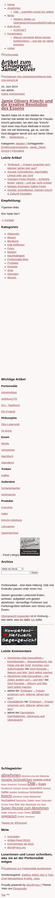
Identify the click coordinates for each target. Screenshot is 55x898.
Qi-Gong (6, 430)
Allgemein (13, 233)
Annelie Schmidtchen (16, 779)
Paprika (38, 800)
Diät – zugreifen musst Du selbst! (33, 11)
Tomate (27, 812)
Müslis (5, 443)
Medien (20, 143)
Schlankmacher (10, 488)
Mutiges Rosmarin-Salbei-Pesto (26, 186)
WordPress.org (16, 847)
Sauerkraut (31, 804)
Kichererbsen (36, 792)
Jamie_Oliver (38, 147)
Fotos (10, 248)
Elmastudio (20, 888)
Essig (42, 784)
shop (10, 270)
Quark (11, 804)
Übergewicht (29, 816)
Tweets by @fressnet (14, 822)
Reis (17, 804)
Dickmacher (8, 494)
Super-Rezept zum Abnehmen (25, 808)
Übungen (12, 273)
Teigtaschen (12, 812)
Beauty (11, 237)
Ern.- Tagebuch (10, 405)
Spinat (43, 804)
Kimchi (5, 150)
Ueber (11, 48)
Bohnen (4, 784)
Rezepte (12, 266)
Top (3, 894)
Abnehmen (14, 8)
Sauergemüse (9, 532)
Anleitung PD (9, 398)
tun (33, 619)
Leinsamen (8, 526)
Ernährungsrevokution (14, 147)
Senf (38, 804)
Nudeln (30, 800)
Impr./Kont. (14, 26)
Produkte (12, 263)
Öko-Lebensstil (10, 424)
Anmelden (13, 836)
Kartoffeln (13, 792)
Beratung (12, 241)
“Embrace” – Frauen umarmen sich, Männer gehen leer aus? (28, 694)
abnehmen (11, 775)
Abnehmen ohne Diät (30, 776)
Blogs (10, 15)
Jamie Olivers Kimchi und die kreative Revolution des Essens (27, 105)
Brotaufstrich (12, 784)
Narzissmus (21, 800)
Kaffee (5, 475)
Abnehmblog (9, 392)
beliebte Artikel (42, 779)
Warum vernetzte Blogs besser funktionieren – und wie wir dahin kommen (33, 41)
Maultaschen (35, 796)
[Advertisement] (10, 327)
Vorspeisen (8, 449)
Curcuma (6, 507)
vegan (35, 812)
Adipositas (44, 776)
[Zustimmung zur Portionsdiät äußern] (26, 868)
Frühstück (17, 788)
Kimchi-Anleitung (11, 520)
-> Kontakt (7, 220)
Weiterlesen (18, 137)
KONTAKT (19, 30)
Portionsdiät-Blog (17, 259)
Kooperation (14, 33)
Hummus (47, 788)
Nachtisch (7, 456)
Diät (31, 783)
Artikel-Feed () (18, 840)
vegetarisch (9, 816)
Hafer (4, 513)
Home (11, 4)
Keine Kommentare (13, 93)
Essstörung (6, 788)
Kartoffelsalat (23, 792)
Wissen (11, 277)
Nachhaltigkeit (16, 255)
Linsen (26, 796)
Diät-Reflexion (16, 244)
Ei (37, 784)
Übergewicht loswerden (15, 616)
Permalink (18, 150)
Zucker (21, 816)
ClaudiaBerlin (15, 701)
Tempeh (20, 812)
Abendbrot (7, 462)
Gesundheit (35, 788)
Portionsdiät (46, 800)
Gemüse (25, 788)
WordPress (33, 884)
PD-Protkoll (8, 411)
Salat (22, 804)
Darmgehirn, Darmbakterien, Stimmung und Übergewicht (26, 716)
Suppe (4, 812)
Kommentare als (20, 843)
